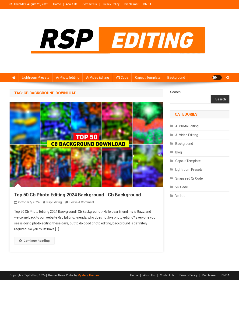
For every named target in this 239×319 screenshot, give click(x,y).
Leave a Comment (82, 202)
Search (175, 92)
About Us (71, 4)
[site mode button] (217, 77)
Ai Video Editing (97, 77)
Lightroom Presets (35, 77)
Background (176, 77)
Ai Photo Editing (67, 77)
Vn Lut (180, 196)
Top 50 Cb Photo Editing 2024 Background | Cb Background (77, 195)
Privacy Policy (111, 4)
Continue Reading (37, 240)
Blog (178, 152)
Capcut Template (148, 77)
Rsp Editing (54, 202)
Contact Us (89, 4)
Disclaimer (131, 4)
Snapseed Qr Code (189, 178)
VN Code (122, 77)
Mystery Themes (88, 275)
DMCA (147, 4)
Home (57, 4)
